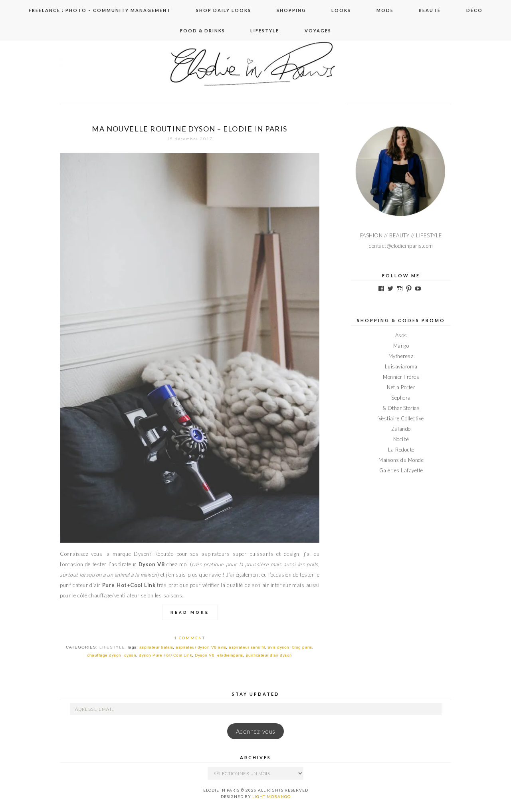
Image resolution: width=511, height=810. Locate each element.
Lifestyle (264, 30)
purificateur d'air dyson (269, 655)
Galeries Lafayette (401, 470)
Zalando (401, 429)
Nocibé (401, 439)
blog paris (302, 647)
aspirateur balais (156, 647)
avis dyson (278, 647)
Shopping (291, 10)
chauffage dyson (104, 655)
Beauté (430, 10)
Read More (189, 612)
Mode (385, 10)
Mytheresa (401, 356)
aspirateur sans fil (247, 647)
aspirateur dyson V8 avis (201, 647)
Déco (474, 10)
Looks (341, 10)
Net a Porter (401, 387)
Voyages (318, 30)
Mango (401, 345)
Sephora (401, 397)
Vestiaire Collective (401, 418)
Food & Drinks (202, 30)
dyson (130, 655)
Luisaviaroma (401, 366)
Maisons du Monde (401, 460)
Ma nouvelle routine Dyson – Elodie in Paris (189, 128)
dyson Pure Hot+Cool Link (165, 655)
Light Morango (271, 796)
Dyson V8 (204, 655)
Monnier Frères (401, 377)
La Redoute (401, 449)
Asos (401, 335)
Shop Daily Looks (223, 10)
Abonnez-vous (255, 731)
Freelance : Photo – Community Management (100, 10)
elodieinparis (230, 655)
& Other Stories (401, 408)
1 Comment (189, 637)
